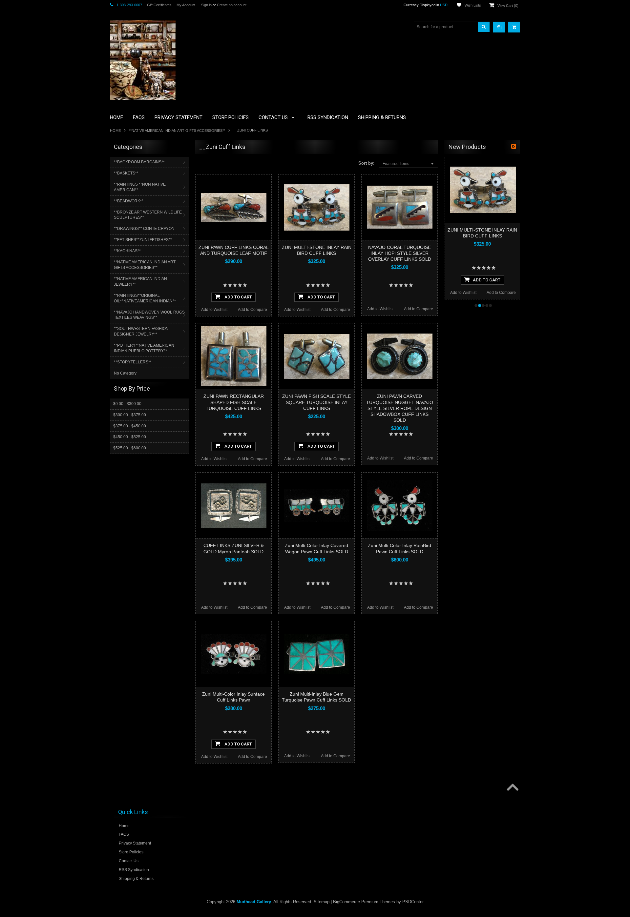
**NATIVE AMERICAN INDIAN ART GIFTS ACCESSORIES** (177, 130)
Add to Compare (252, 309)
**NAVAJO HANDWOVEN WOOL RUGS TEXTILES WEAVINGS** (149, 315)
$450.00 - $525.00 (129, 437)
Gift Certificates (159, 5)
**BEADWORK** (128, 201)
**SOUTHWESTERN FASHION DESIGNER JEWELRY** (141, 331)
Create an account (231, 5)
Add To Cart (237, 297)
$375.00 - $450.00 (129, 426)
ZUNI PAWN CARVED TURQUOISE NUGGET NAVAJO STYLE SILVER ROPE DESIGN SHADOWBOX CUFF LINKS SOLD (399, 408)
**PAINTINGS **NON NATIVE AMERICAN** (140, 187)
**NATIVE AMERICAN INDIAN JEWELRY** (140, 281)
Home (115, 130)
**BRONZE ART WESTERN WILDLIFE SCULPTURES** (148, 215)
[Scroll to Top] (511, 787)
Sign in (206, 5)
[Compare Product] (499, 27)
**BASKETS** (126, 173)
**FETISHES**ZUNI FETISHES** (143, 239)
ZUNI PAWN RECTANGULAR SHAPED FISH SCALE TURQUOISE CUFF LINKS (233, 402)
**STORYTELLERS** (133, 362)
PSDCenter (413, 901)
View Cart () (507, 6)
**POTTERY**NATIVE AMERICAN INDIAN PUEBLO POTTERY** (144, 348)
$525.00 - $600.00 (129, 448)
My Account (186, 5)
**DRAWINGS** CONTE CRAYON (144, 228)
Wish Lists (473, 5)
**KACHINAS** (127, 251)
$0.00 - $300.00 (127, 403)
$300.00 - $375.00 (129, 415)
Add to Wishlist (214, 309)
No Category (125, 373)
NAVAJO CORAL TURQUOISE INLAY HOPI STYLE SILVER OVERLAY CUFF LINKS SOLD (399, 253)
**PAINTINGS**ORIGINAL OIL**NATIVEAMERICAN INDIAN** (145, 298)
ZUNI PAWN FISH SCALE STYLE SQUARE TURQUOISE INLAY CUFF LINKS (316, 402)
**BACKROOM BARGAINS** (139, 162)
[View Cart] (514, 27)
